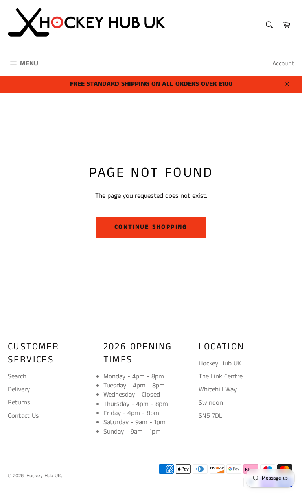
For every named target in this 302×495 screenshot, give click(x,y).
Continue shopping (151, 227)
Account (283, 63)
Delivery (19, 389)
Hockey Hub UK (43, 476)
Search (17, 376)
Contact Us (23, 416)
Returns (19, 402)
